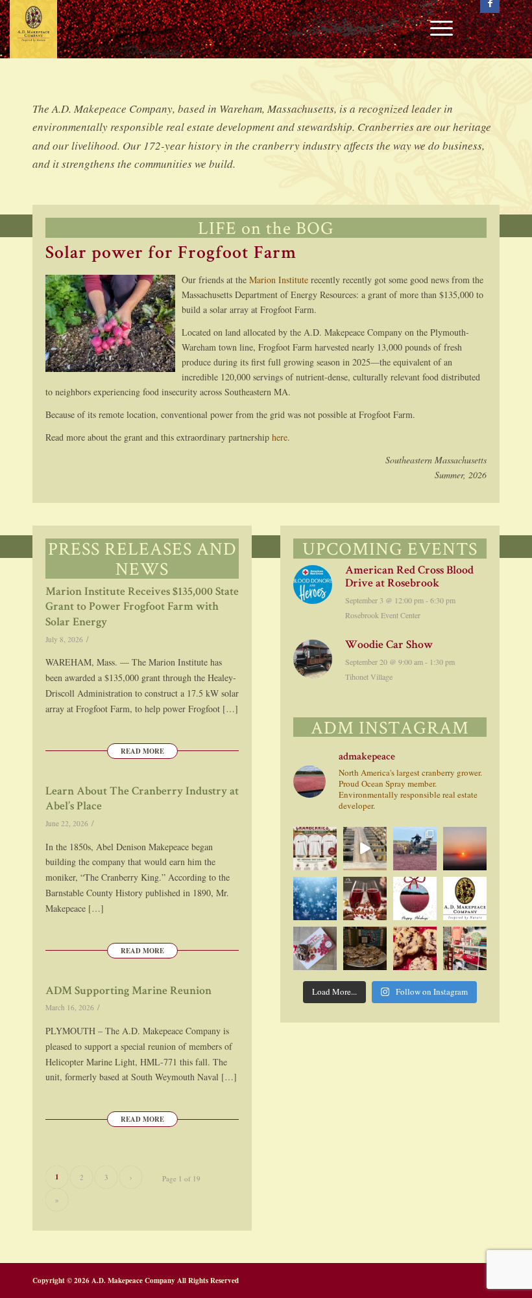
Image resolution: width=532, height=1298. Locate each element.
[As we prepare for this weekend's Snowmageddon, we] (315, 898)
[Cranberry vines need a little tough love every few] (415, 848)
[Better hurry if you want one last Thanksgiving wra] (365, 948)
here (279, 437)
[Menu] (435, 29)
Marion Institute (278, 279)
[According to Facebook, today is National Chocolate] (315, 948)
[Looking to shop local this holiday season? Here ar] (465, 948)
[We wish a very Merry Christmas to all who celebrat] (415, 898)
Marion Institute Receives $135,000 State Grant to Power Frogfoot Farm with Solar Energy (142, 607)
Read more (142, 751)
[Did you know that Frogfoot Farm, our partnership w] (465, 898)
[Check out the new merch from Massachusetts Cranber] (315, 848)
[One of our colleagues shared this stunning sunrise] (465, 848)
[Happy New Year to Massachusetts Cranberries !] (365, 898)
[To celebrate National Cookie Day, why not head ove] (415, 948)
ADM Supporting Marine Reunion (128, 991)
